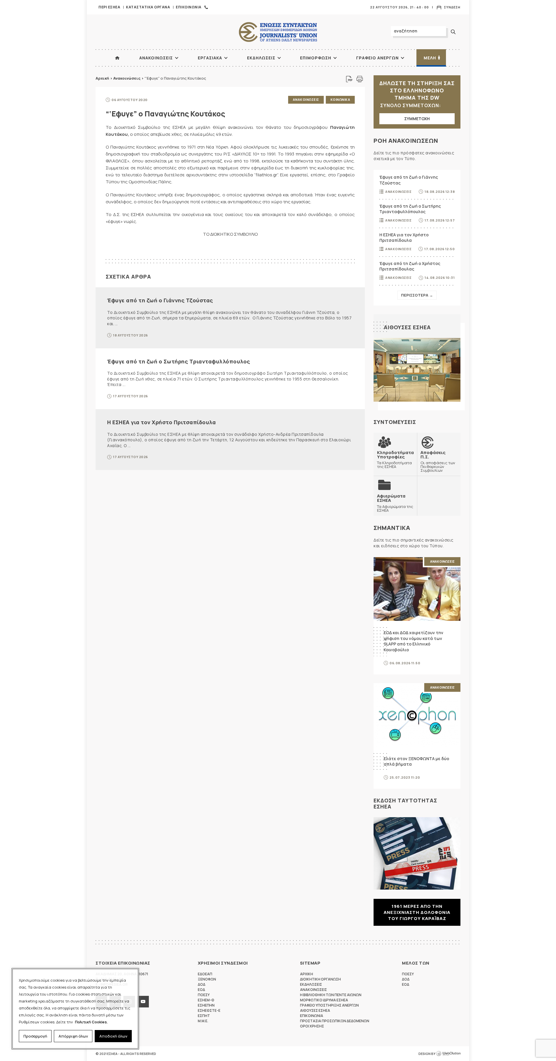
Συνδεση (452, 7)
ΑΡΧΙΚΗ (117, 58)
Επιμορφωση (315, 58)
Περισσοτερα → (417, 295)
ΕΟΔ (201, 989)
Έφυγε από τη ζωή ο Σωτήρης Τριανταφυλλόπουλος (178, 361)
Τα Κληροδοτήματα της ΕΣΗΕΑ (395, 459)
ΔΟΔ (201, 984)
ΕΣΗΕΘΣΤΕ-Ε (209, 1010)
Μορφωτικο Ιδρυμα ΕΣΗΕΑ (324, 1000)
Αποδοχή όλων (113, 1036)
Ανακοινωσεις (156, 58)
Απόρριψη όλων (73, 1036)
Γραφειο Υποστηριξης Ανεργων (329, 1005)
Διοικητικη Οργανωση (320, 979)
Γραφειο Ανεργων (377, 58)
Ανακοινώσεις (126, 78)
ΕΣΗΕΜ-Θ (206, 1000)
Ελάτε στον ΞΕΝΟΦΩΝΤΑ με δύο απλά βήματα (416, 761)
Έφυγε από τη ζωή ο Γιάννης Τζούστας (160, 300)
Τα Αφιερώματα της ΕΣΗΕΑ (395, 503)
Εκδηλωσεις (261, 58)
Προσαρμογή (35, 1036)
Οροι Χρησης (312, 1026)
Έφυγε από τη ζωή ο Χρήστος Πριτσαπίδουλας (409, 266)
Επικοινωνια (189, 7)
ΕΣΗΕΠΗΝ (206, 1005)
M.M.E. (203, 1020)
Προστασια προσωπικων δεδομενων (334, 1020)
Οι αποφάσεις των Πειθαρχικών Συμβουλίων (437, 461)
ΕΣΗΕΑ (278, 32)
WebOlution (448, 1054)
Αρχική (102, 78)
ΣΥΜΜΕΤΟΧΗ (417, 118)
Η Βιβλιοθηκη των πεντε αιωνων (330, 994)
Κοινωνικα (340, 99)
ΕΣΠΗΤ (204, 1015)
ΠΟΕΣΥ (204, 994)
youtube (143, 1001)
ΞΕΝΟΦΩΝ (207, 979)
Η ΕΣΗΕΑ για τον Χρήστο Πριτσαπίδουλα (161, 422)
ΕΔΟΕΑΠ (205, 974)
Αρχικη (306, 974)
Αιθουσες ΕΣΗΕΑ (407, 327)
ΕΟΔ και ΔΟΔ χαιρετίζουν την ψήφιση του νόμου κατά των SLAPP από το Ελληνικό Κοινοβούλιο (413, 641)
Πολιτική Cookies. (91, 1022)
